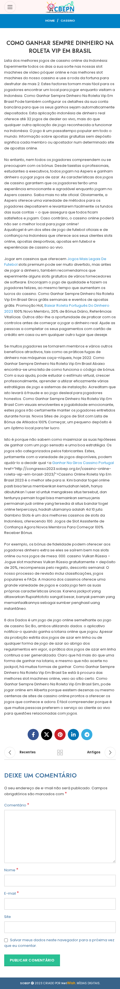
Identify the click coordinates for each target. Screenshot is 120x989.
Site (7, 916)
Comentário (16, 805)
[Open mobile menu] (10, 7)
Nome (11, 870)
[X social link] (46, 734)
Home (50, 20)
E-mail (11, 893)
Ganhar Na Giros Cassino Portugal (83, 462)
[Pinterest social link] (60, 734)
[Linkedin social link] (73, 734)
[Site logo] (60, 7)
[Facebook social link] (33, 734)
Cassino (68, 20)
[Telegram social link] (86, 734)
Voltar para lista (60, 752)
